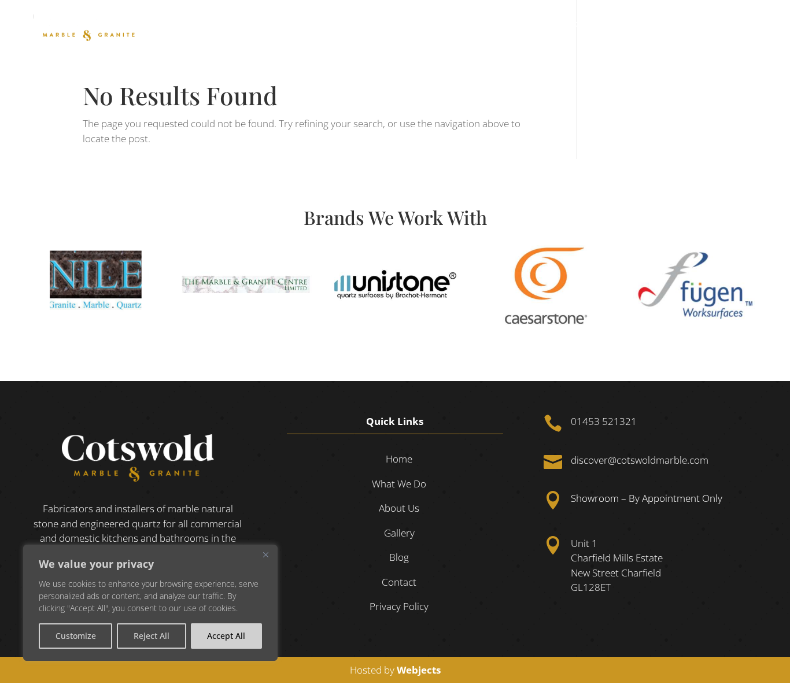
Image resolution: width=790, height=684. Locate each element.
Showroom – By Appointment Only (646, 498)
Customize (76, 635)
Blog (706, 24)
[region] (150, 603)
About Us (623, 24)
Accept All (226, 635)
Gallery (669, 24)
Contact (744, 24)
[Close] (265, 554)
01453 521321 (604, 421)
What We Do (553, 24)
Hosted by (395, 669)
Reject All (151, 635)
